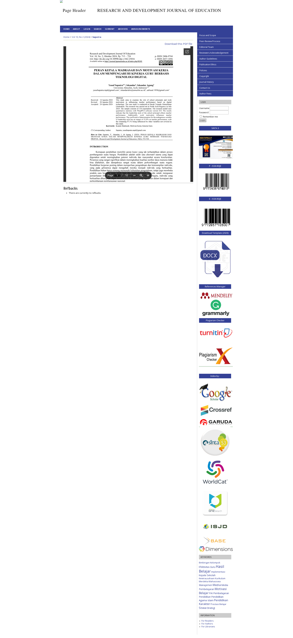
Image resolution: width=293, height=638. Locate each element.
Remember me (210, 116)
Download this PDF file (178, 43)
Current (110, 29)
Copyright (204, 76)
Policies (203, 70)
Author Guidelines (208, 58)
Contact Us (204, 87)
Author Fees (205, 93)
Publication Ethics (207, 64)
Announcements (140, 29)
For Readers (207, 620)
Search (98, 29)
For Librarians (208, 626)
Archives (123, 29)
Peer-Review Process (209, 41)
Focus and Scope (207, 35)
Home (66, 29)
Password (204, 112)
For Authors (207, 623)
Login (87, 29)
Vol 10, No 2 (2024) (81, 37)
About (76, 29)
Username (204, 108)
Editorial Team (206, 47)
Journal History (206, 82)
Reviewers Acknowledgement (213, 52)
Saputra (96, 37)
